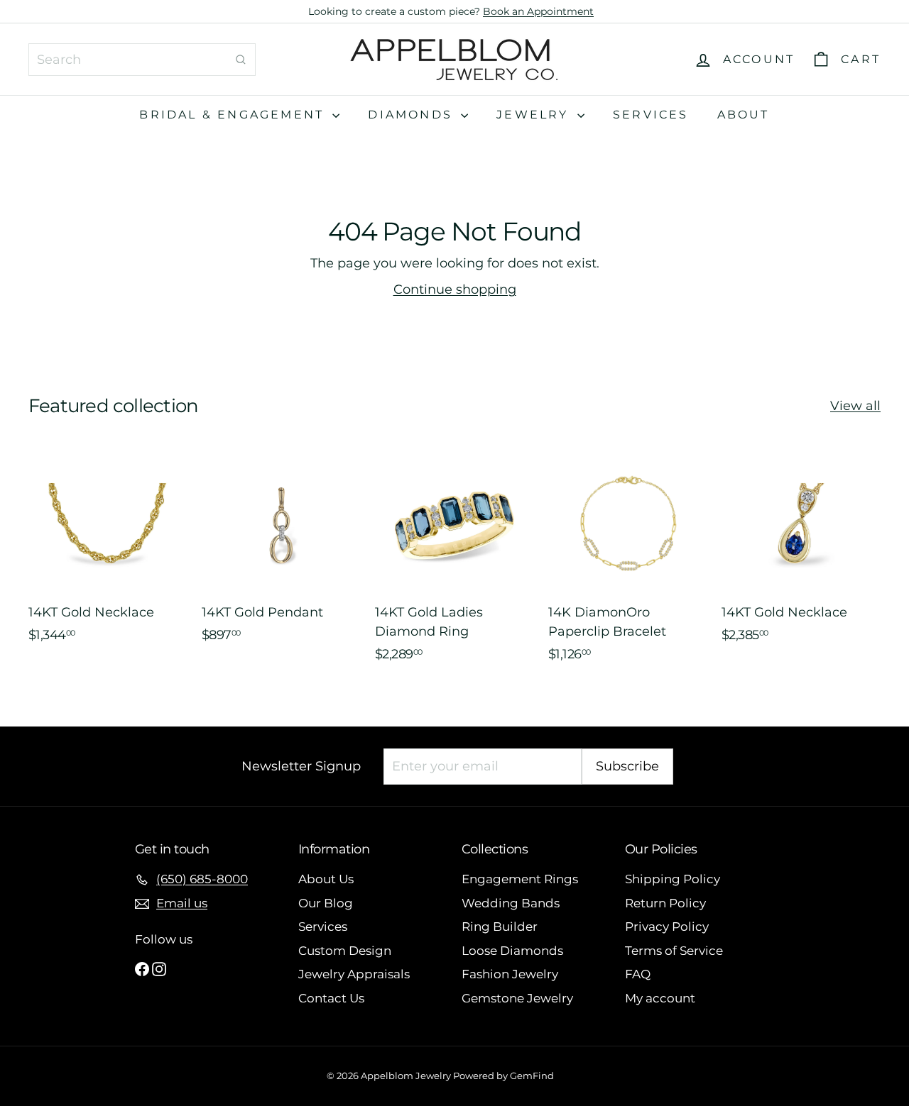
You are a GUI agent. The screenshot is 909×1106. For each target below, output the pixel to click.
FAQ (638, 974)
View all (855, 406)
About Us (326, 879)
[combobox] (142, 59)
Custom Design (344, 951)
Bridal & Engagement (234, 114)
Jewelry (535, 114)
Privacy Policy (667, 926)
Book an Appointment (538, 11)
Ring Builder (500, 926)
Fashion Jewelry (510, 974)
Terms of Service (674, 951)
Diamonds (412, 114)
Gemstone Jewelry (517, 998)
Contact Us (331, 998)
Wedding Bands (511, 903)
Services (651, 114)
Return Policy (665, 903)
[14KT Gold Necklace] (107, 561)
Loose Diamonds (512, 951)
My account (660, 998)
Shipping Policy (672, 879)
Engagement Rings (520, 879)
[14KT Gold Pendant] (281, 561)
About (743, 114)
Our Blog (325, 903)
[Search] (241, 59)
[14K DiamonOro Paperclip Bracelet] (627, 561)
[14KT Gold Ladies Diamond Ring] (454, 561)
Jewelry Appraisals (354, 974)
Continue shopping (454, 289)
